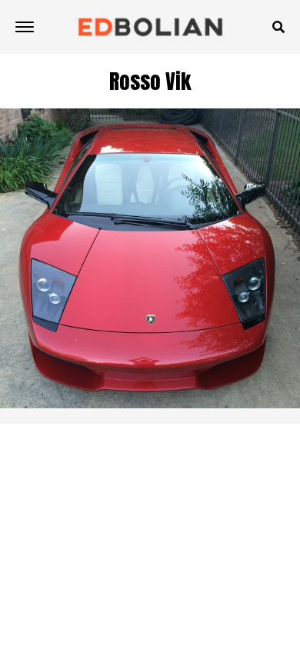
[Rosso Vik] (150, 404)
